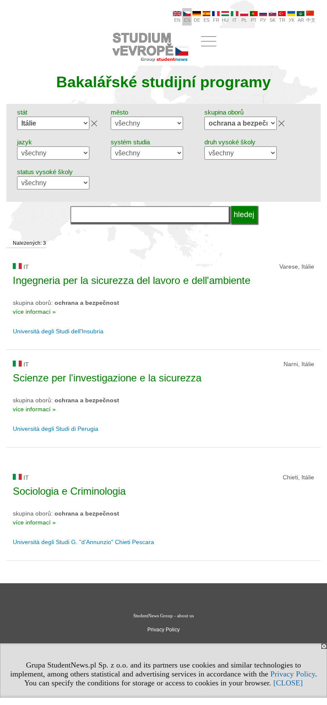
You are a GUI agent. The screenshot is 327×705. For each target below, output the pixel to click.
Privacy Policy (292, 674)
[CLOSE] (288, 683)
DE (197, 20)
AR (301, 20)
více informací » (34, 311)
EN (177, 20)
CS (187, 20)
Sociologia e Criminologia (69, 491)
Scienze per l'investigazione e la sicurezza (107, 378)
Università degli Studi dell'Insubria (58, 331)
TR (282, 20)
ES (206, 20)
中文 (311, 20)
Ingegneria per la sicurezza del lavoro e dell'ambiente (131, 280)
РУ (263, 20)
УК (291, 20)
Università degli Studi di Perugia (55, 428)
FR (216, 20)
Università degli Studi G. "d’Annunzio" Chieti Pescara (83, 542)
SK (272, 20)
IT (234, 20)
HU (225, 20)
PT (254, 20)
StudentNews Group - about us (163, 615)
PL (244, 20)
